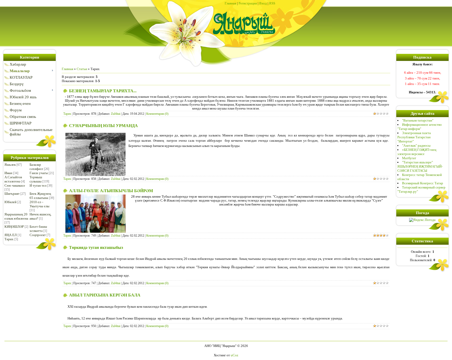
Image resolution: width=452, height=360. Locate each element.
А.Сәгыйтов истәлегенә (13, 179)
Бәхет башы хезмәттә (38, 229)
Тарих (9, 239)
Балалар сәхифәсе (36, 167)
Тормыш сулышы (36, 179)
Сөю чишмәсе (14, 185)
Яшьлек (10, 165)
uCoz (234, 355)
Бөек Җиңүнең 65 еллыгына (40, 196)
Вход (263, 3)
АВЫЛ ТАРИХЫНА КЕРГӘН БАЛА (104, 295)
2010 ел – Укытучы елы (39, 204)
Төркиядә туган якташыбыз (96, 247)
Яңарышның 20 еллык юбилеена (16, 216)
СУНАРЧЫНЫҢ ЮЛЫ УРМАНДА (103, 125)
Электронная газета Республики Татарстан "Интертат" (414, 137)
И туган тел (38, 185)
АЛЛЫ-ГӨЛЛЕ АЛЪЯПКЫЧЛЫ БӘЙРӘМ (111, 190)
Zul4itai (115, 114)
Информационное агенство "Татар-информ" (419, 127)
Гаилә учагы (39, 173)
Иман (8, 173)
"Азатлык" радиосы (416, 145)
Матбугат (409, 158)
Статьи (82, 69)
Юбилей (10, 202)
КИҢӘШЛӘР (14, 226)
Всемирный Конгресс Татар (422, 183)
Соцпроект (38, 235)
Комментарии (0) (157, 114)
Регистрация (248, 3)
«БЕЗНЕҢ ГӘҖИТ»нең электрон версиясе (416, 152)
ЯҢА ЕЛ (10, 235)
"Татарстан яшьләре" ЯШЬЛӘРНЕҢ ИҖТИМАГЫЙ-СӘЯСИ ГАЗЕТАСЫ (420, 166)
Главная (230, 3)
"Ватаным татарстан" (417, 120)
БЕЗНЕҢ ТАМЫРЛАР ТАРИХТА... (103, 91)
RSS (272, 3)
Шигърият (12, 194)
